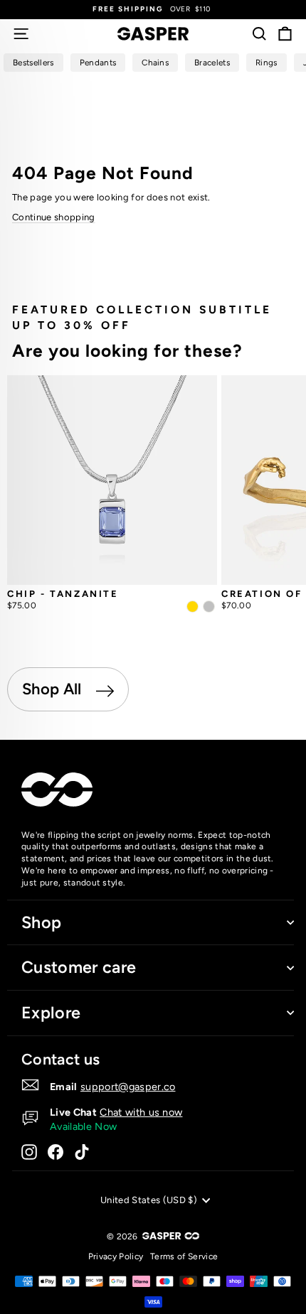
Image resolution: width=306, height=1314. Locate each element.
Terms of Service (184, 1256)
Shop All (53, 689)
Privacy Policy (116, 1256)
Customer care (78, 967)
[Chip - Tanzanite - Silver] (209, 606)
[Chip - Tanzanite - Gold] (192, 606)
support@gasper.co (128, 1086)
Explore (50, 1013)
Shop (41, 922)
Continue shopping (53, 217)
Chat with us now (141, 1112)
